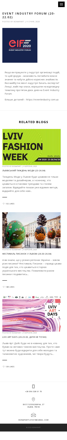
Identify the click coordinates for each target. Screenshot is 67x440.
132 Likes (10, 204)
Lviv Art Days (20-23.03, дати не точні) (24, 337)
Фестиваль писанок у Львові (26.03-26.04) (26, 253)
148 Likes (10, 287)
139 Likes (10, 367)
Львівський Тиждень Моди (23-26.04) (23, 170)
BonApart (19, 21)
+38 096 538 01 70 (33, 391)
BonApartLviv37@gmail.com (34, 420)
